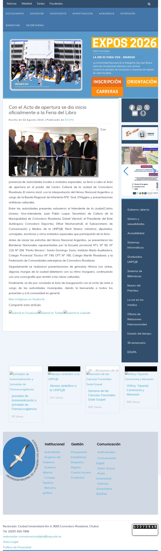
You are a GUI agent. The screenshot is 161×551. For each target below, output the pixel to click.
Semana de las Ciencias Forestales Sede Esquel (101, 395)
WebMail (26, 3)
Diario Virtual (106, 468)
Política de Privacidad (17, 547)
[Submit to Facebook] (23, 312)
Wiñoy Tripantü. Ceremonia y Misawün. (138, 390)
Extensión (128, 13)
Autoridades (52, 452)
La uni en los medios (135, 302)
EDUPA (69, 119)
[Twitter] (147, 107)
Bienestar (13, 25)
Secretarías (35, 25)
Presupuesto (79, 452)
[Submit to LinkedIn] (77, 312)
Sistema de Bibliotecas (134, 273)
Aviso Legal (10, 542)
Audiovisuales (106, 452)
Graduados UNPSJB (134, 259)
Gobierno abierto (138, 209)
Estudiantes (15, 13)
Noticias (11, 3)
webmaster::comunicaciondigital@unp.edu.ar (32, 536)
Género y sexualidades (136, 221)
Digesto (76, 467)
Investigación (82, 13)
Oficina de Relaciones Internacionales (137, 319)
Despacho (77, 462)
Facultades (56, 3)
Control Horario (81, 472)
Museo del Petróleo (134, 288)
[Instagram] (139, 107)
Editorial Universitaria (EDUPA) (104, 489)
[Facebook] (132, 107)
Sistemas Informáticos (135, 245)
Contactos (77, 477)
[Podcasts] (143, 113)
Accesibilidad (135, 233)
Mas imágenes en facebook (27, 299)
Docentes (37, 13)
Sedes (41, 3)
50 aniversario (136, 343)
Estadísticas (78, 457)
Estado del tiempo (139, 333)
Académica (106, 13)
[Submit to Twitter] (51, 312)
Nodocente (58, 13)
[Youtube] (135, 113)
